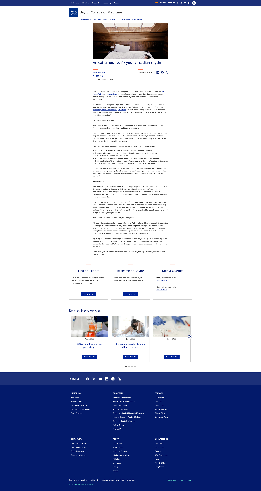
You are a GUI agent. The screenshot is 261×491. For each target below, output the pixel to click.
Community (106, 3)
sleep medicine (111, 94)
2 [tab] (129, 366)
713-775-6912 (161, 290)
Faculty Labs (159, 405)
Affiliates (116, 459)
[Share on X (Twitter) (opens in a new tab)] (167, 72)
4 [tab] (135, 366)
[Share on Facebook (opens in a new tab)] (162, 72)
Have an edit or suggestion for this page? (81, 484)
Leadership (117, 463)
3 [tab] (132, 366)
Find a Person (160, 447)
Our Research (160, 397)
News (105, 19)
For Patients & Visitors (79, 405)
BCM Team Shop (161, 455)
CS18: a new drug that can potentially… (89, 346)
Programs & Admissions (122, 397)
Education (85, 3)
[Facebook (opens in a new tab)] (177, 3)
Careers (158, 451)
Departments (118, 447)
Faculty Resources (120, 405)
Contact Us (159, 443)
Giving (115, 467)
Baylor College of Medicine (90, 19)
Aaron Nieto (99, 72)
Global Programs (77, 451)
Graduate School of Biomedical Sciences (128, 413)
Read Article (89, 357)
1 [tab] (126, 366)
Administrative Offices (121, 455)
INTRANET (171, 3)
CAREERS (163, 3)
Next (190, 337)
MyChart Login (76, 401)
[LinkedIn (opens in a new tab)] (188, 3)
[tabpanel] (89, 339)
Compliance (159, 467)
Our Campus (117, 443)
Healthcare (74, 3)
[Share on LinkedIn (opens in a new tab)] (157, 72)
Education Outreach (78, 447)
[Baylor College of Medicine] (73, 12)
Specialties (75, 397)
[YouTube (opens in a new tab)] (185, 3)
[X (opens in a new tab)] (181, 3)
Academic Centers (120, 451)
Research (95, 3)
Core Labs (158, 401)
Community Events (78, 455)
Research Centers (161, 409)
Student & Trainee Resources (124, 401)
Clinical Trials (160, 413)
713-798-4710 (98, 76)
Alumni (115, 471)
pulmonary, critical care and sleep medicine (109, 110)
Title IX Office (160, 463)
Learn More (88, 294)
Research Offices (161, 417)
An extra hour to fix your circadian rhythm (126, 19)
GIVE (156, 3)
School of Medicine (120, 409)
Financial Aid (117, 429)
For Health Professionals (80, 409)
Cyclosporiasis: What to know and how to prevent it (130, 346)
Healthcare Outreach (79, 443)
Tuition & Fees (118, 425)
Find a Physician (77, 413)
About (116, 3)
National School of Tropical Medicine (127, 417)
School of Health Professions (124, 421)
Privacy (181, 480)
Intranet (189, 480)
